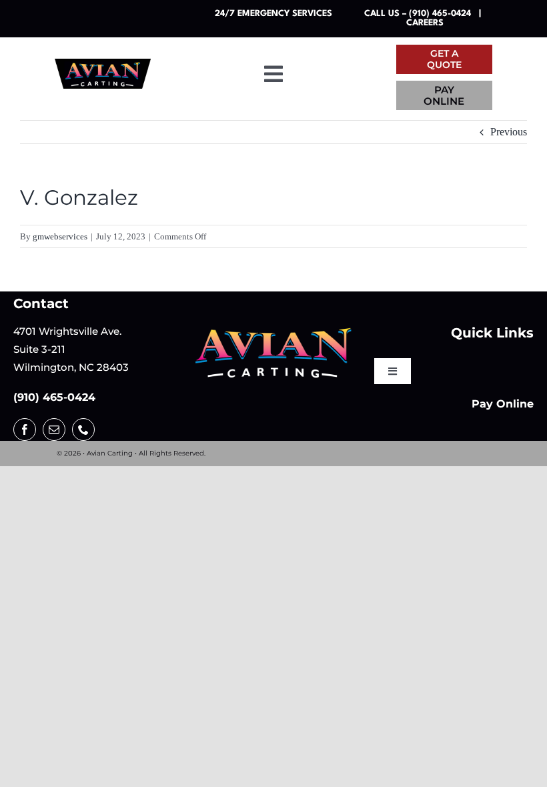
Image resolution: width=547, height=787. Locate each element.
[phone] (83, 429)
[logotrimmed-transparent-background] (273, 331)
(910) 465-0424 (54, 397)
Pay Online (503, 404)
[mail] (54, 429)
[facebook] (24, 429)
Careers (425, 23)
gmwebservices (60, 236)
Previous (508, 131)
